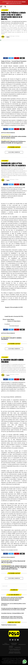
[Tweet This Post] (11, 58)
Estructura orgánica (14, 644)
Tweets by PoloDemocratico (8, 624)
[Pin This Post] (16, 58)
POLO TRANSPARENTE (5, 644)
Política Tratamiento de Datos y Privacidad (15, 650)
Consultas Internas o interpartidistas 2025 (12, 613)
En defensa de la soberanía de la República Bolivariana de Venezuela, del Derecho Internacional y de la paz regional (12, 599)
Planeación (17, 647)
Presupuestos (22, 644)
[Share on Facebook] (5, 58)
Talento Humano (11, 647)
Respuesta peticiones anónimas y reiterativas (15, 652)
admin (8, 37)
